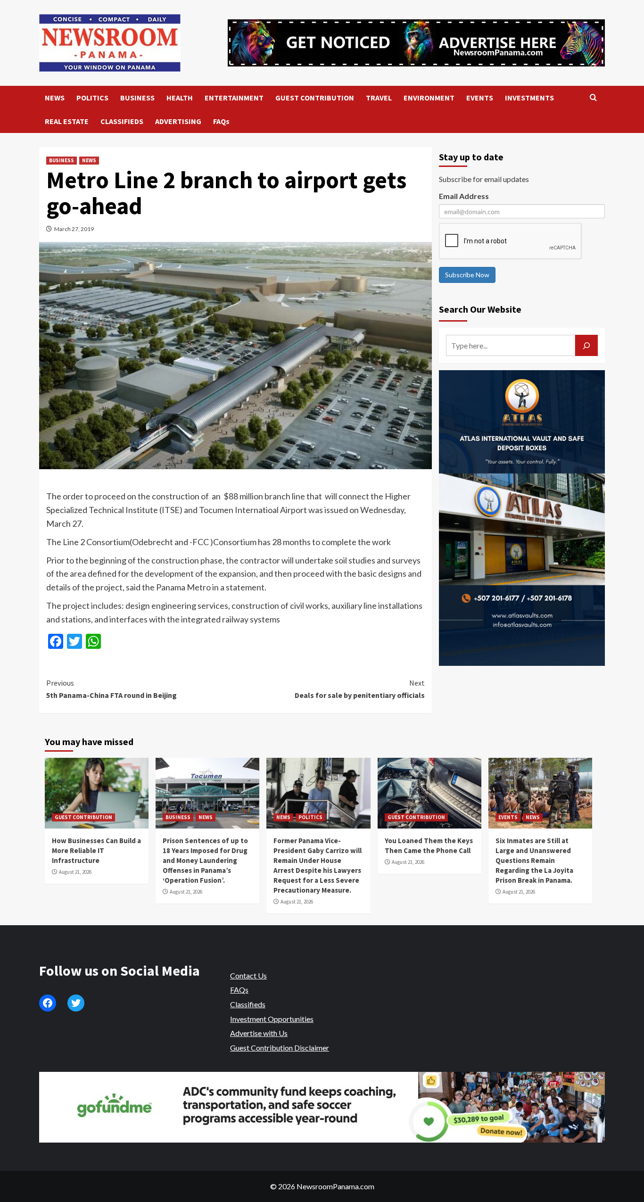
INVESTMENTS (529, 97)
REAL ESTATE (67, 121)
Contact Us (248, 975)
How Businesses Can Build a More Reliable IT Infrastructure (96, 850)
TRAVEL (379, 97)
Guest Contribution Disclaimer (279, 1047)
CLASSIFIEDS (121, 121)
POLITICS (92, 97)
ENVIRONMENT (429, 97)
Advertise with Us (259, 1032)
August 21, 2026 (75, 872)
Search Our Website (480, 309)
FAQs (221, 121)
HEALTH (179, 97)
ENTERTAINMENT (234, 97)
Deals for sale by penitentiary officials (359, 689)
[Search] (593, 98)
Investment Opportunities (272, 1018)
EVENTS (479, 97)
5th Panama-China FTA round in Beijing (111, 689)
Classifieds (247, 1004)
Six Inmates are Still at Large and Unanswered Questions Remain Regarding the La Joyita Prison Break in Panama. (534, 860)
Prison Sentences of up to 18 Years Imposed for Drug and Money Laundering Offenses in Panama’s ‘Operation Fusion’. (205, 860)
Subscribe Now (467, 275)
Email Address (464, 195)
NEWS (55, 97)
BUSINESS (137, 97)
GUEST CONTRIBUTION (314, 97)
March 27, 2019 (74, 228)
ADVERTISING (178, 121)
